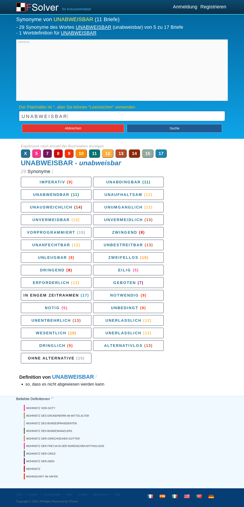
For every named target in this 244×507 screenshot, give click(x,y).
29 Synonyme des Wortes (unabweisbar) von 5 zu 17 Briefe (101, 27)
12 (107, 153)
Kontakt (82, 494)
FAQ (117, 494)
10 (81, 153)
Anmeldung (185, 6)
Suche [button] (174, 128)
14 (134, 153)
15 (147, 153)
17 (161, 153)
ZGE (19, 494)
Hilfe (69, 494)
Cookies (33, 494)
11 (94, 153)
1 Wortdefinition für (57, 32)
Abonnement (101, 494)
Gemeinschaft (52, 494)
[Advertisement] (122, 71)
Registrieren (213, 6)
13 (121, 153)
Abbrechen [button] (73, 128)
